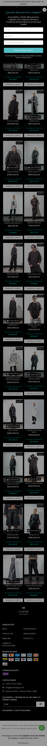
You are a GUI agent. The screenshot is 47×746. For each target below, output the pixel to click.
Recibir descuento (23, 50)
